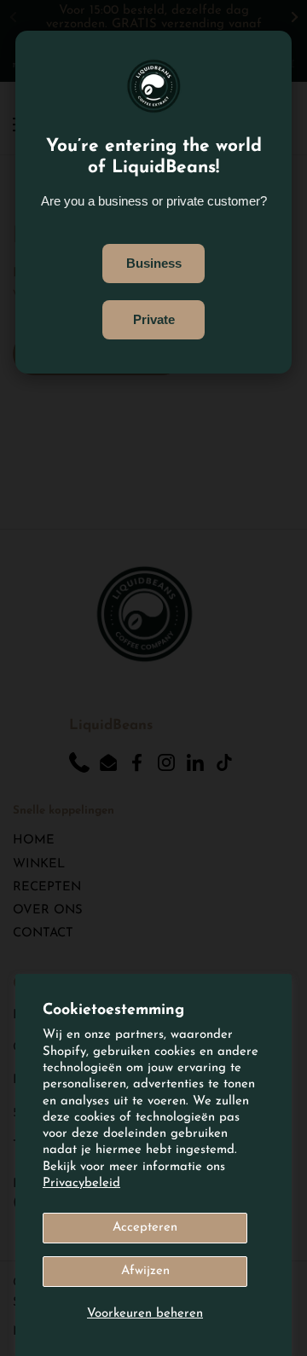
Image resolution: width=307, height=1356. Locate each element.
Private (154, 320)
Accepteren (145, 1227)
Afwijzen (145, 1271)
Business (154, 263)
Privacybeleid (81, 1183)
